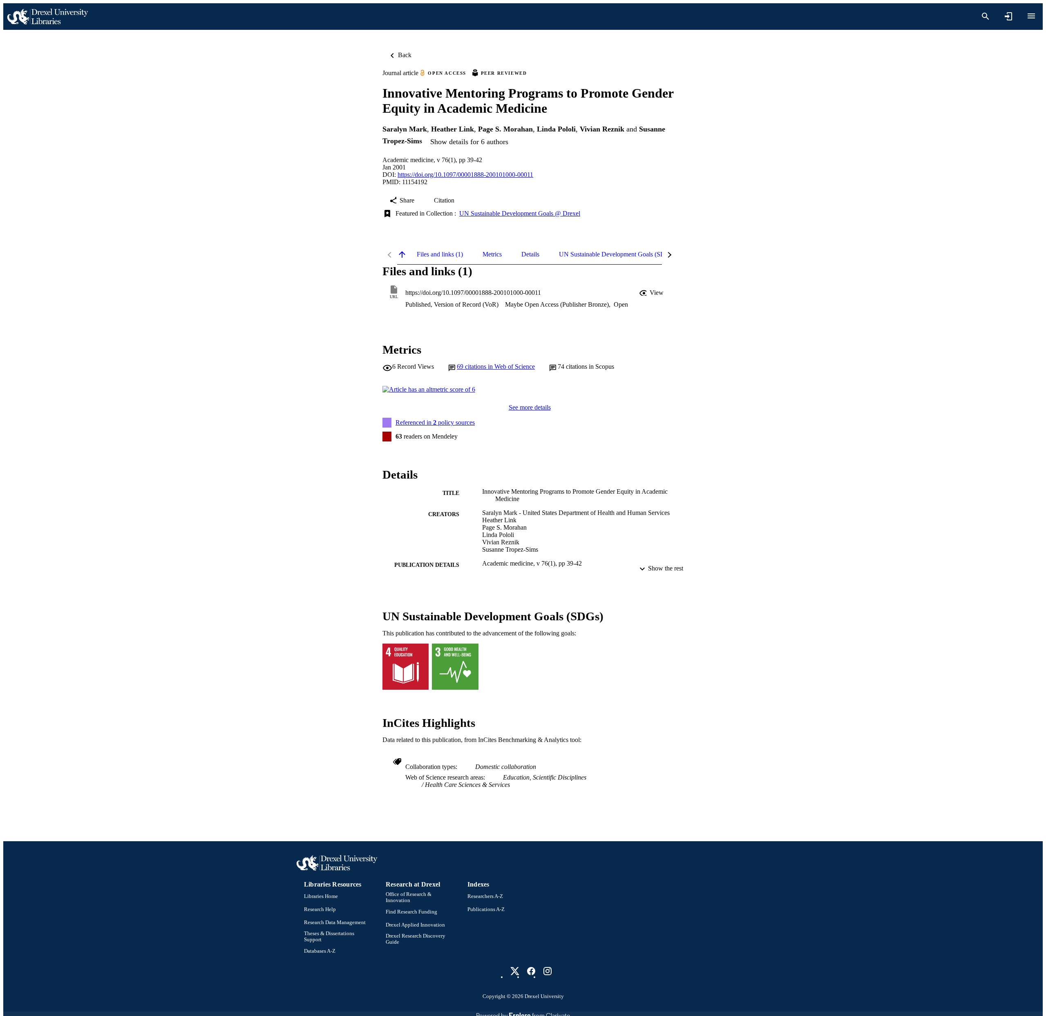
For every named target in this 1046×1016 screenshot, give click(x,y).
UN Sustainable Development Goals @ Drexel (519, 213)
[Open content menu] (1031, 16)
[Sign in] (1008, 16)
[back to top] (402, 254)
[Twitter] (515, 971)
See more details (530, 407)
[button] (652, 293)
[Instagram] (547, 971)
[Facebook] (531, 971)
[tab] (440, 254)
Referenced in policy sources (435, 422)
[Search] (985, 16)
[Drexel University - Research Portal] (47, 16)
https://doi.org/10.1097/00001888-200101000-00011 (465, 174)
